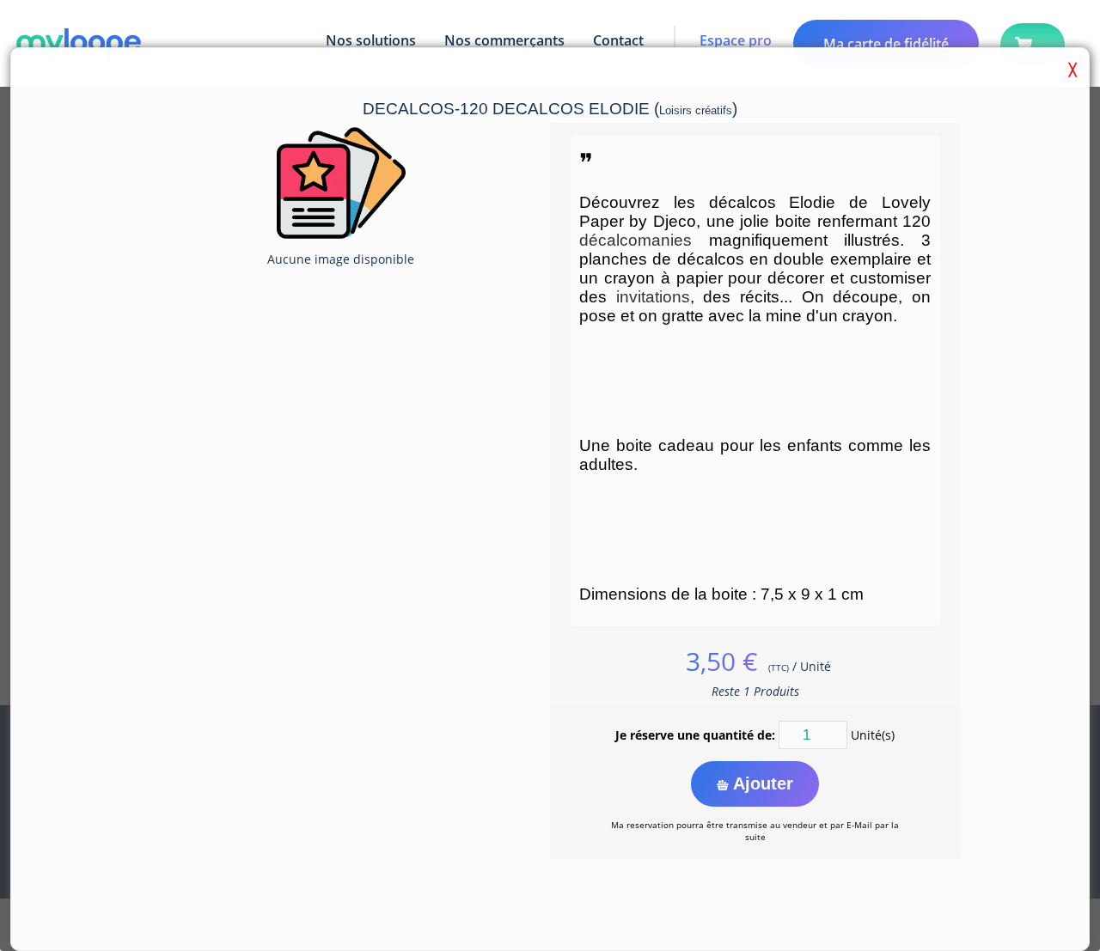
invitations (653, 297)
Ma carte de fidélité (886, 43)
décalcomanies (635, 240)
